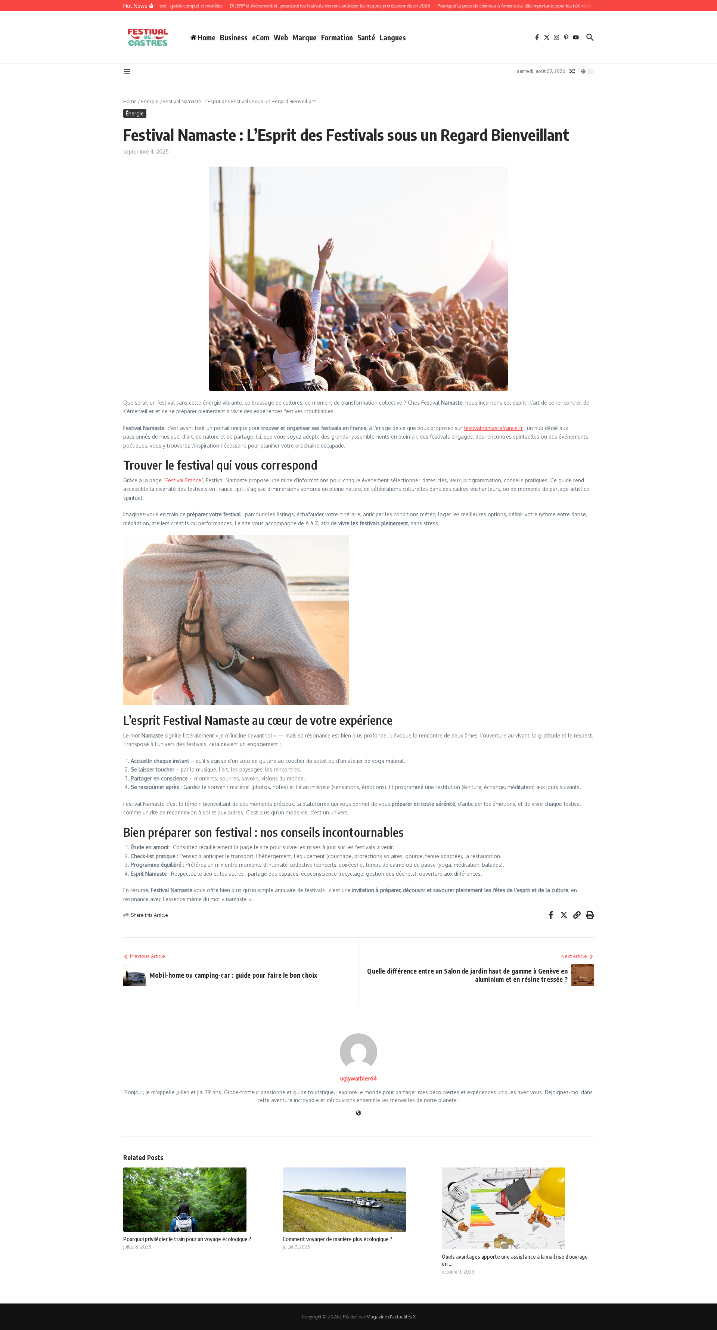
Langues (393, 37)
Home (130, 101)
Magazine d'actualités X (391, 1317)
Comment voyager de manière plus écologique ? (337, 1238)
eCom (260, 37)
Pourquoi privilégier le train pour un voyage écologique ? (187, 1238)
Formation (337, 37)
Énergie (150, 101)
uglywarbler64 (358, 1078)
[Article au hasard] (572, 71)
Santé (366, 37)
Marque (304, 37)
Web (281, 37)
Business (234, 37)
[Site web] (358, 1113)
